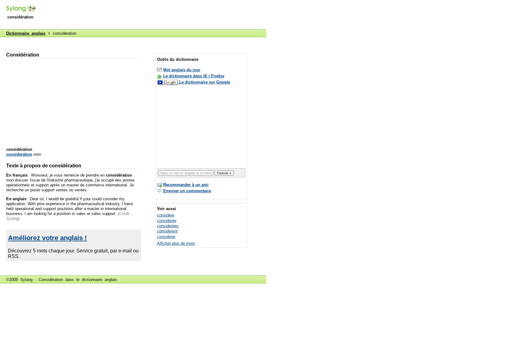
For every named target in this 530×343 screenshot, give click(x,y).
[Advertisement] (154, 15)
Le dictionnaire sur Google (204, 82)
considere (165, 215)
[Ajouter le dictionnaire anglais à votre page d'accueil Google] (168, 82)
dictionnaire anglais (99, 279)
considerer (166, 236)
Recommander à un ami (186, 184)
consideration (19, 154)
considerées (168, 226)
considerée (166, 220)
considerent (167, 231)
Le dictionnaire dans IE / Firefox (193, 76)
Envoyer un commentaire (187, 191)
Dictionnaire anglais (25, 33)
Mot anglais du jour (181, 70)
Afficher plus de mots (176, 243)
